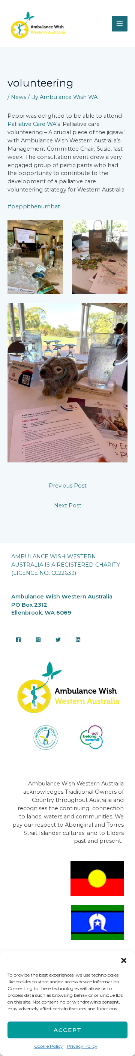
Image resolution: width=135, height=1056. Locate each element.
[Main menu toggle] (120, 23)
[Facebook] (18, 640)
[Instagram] (38, 640)
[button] (124, 960)
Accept (68, 1030)
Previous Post (68, 485)
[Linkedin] (78, 640)
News (18, 97)
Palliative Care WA (32, 124)
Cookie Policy (48, 1046)
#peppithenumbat (34, 206)
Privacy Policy (82, 1046)
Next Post (67, 505)
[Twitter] (58, 640)
